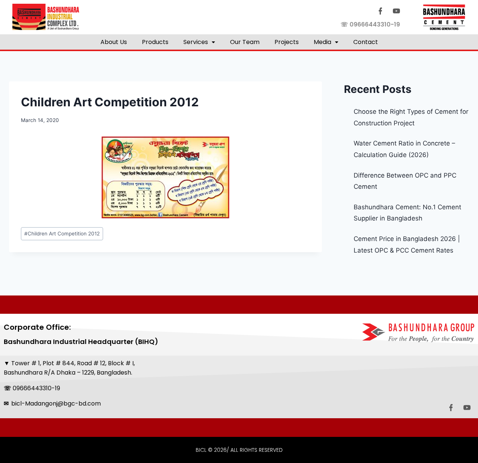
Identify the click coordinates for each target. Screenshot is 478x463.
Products (155, 42)
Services (195, 42)
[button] (199, 42)
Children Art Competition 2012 (62, 234)
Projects (286, 42)
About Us (113, 42)
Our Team (245, 42)
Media (322, 42)
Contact (365, 42)
